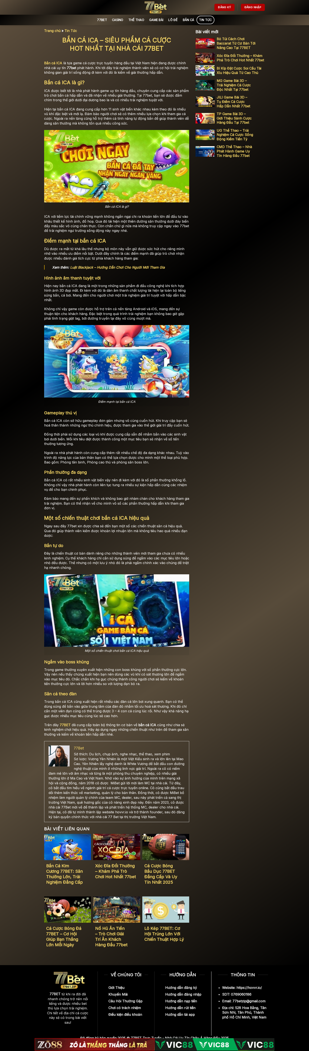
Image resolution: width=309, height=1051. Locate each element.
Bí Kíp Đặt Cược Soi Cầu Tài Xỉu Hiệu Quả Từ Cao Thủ (239, 70)
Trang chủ (52, 31)
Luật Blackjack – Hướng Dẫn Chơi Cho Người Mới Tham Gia (117, 267)
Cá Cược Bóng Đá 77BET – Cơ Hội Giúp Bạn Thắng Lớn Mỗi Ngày (63, 936)
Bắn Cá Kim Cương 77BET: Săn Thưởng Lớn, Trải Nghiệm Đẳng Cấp (64, 874)
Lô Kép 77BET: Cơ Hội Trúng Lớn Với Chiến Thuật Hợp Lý (164, 934)
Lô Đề (173, 20)
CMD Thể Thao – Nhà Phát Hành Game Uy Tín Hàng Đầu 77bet (234, 151)
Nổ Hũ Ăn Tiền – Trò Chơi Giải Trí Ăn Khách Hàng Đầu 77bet (111, 936)
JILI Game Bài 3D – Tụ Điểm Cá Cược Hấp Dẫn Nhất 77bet (233, 101)
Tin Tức (205, 20)
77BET (102, 20)
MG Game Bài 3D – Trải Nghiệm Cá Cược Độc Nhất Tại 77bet (234, 85)
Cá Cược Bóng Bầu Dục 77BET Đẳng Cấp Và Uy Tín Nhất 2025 (160, 874)
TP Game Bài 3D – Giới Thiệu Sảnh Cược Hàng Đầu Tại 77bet (234, 118)
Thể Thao (136, 20)
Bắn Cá (188, 20)
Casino (117, 20)
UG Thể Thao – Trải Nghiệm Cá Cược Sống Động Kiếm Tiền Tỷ (235, 134)
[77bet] (154, 7)
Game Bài (156, 20)
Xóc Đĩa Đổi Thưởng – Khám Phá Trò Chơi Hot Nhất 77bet (115, 871)
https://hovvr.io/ (249, 987)
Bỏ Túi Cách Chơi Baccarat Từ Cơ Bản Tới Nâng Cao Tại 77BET (236, 43)
